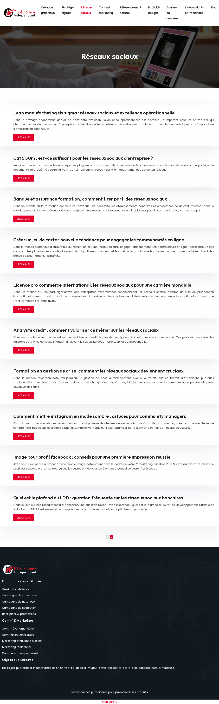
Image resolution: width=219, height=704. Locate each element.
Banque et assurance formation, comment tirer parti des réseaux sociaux (90, 199)
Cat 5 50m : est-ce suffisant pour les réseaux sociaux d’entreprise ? (83, 158)
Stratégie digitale (68, 10)
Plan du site (109, 702)
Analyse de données (172, 12)
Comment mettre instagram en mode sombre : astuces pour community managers (99, 416)
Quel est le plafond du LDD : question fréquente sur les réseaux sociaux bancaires (98, 498)
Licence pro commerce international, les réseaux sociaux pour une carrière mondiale (102, 285)
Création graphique (48, 10)
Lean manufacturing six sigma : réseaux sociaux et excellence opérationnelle (94, 113)
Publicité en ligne (154, 10)
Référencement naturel (130, 10)
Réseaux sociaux (86, 10)
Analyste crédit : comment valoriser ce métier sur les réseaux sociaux (86, 330)
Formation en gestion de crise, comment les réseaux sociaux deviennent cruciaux (98, 371)
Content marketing (106, 10)
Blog (213, 7)
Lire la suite (24, 137)
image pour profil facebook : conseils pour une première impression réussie (91, 457)
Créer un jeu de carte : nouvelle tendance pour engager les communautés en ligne (98, 240)
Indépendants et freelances (194, 10)
